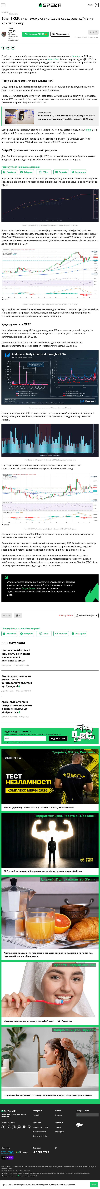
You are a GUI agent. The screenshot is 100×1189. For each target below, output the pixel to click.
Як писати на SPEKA (40, 1136)
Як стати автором (39, 1131)
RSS (56, 1148)
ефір (88, 129)
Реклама (58, 1127)
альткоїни (53, 59)
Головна (4, 12)
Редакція (36, 1115)
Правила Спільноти (40, 1127)
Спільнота (13, 14)
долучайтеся (28, 588)
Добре (94, 1184)
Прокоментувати (88, 615)
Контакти (58, 1115)
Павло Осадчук (11, 29)
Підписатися (62, 34)
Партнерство (60, 1131)
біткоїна (76, 55)
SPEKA (9, 1167)
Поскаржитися (66, 615)
